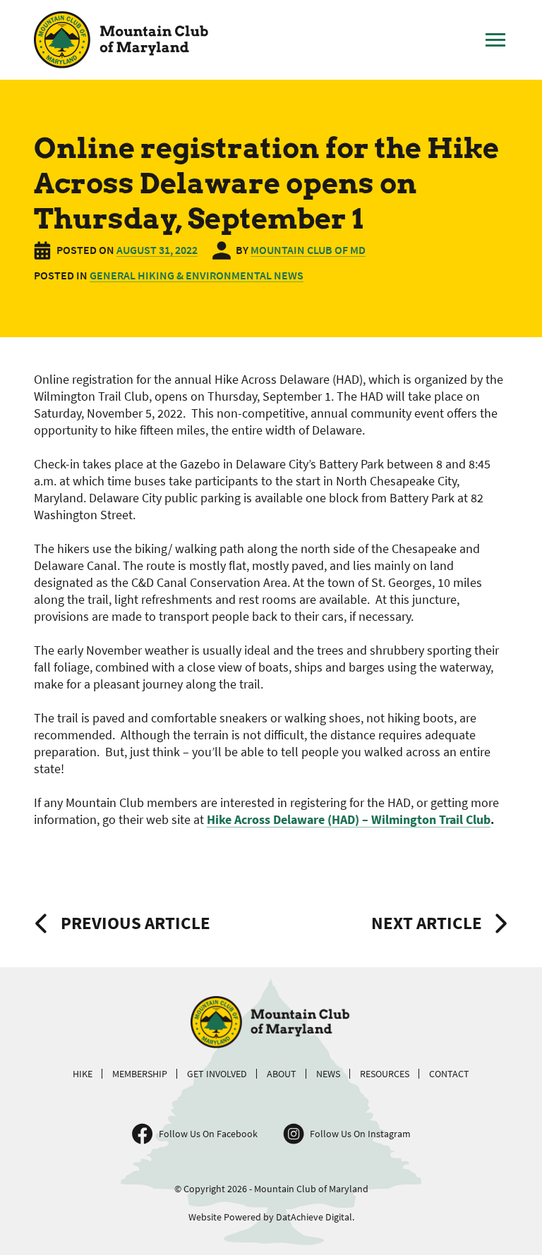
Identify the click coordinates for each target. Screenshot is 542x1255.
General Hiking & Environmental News (196, 275)
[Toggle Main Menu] (495, 40)
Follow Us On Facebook (208, 1133)
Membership (139, 1073)
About (281, 1073)
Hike (82, 1073)
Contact (449, 1073)
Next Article (426, 922)
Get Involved (217, 1073)
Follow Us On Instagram (360, 1133)
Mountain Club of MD (308, 250)
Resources (384, 1073)
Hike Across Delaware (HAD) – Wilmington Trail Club (348, 819)
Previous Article (135, 922)
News (328, 1073)
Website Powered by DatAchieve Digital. (271, 1217)
